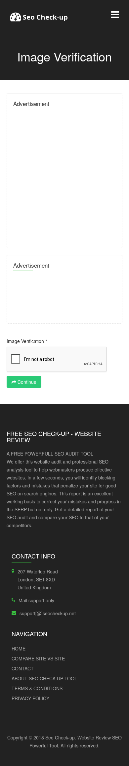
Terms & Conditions (37, 688)
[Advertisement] (64, 176)
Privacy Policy (30, 698)
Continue (26, 382)
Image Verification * (27, 341)
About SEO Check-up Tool (44, 678)
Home (18, 648)
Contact (23, 668)
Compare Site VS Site (38, 658)
